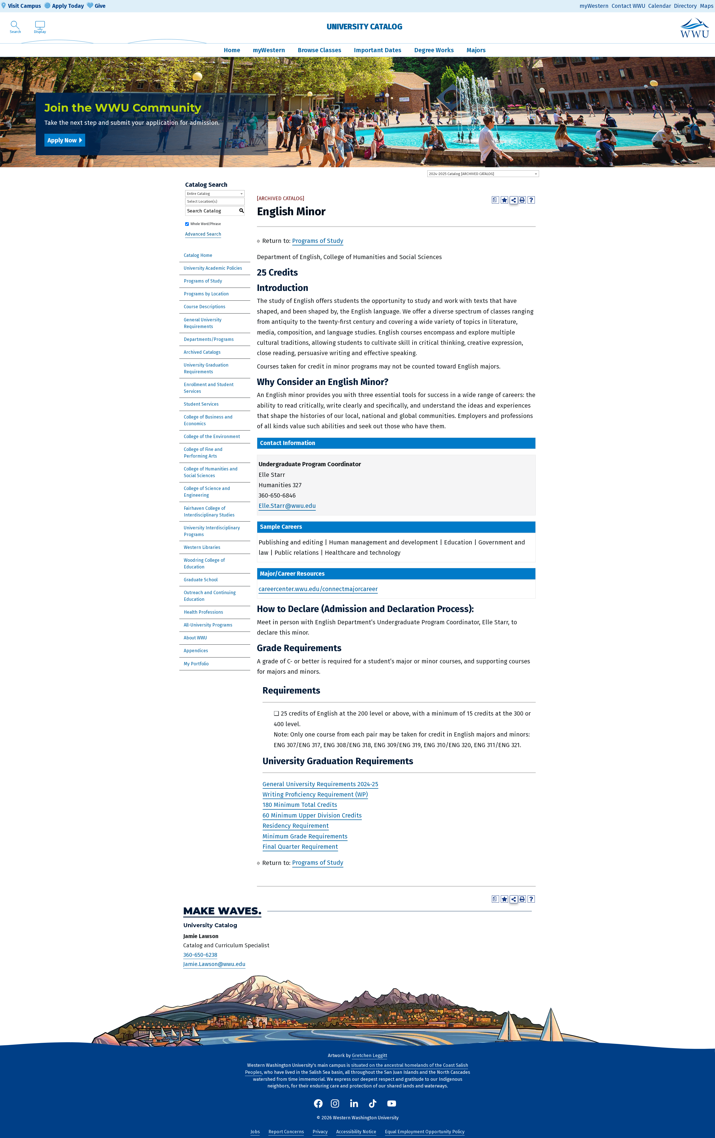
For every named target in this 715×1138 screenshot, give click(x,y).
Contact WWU (628, 6)
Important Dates (377, 50)
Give (100, 6)
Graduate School (201, 579)
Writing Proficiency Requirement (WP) (315, 794)
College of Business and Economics (208, 420)
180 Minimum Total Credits (300, 805)
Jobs (255, 1131)
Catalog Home (198, 255)
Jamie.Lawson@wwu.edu (214, 964)
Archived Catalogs (202, 352)
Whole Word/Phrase (205, 224)
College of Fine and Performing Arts (203, 453)
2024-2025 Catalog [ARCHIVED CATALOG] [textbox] (461, 174)
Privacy (320, 1131)
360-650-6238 (200, 954)
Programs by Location (206, 294)
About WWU (195, 637)
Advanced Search (203, 234)
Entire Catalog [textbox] (198, 194)
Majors (476, 50)
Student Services (201, 404)
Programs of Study (203, 281)
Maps (707, 6)
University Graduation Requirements (206, 368)
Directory (685, 6)
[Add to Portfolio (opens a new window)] (504, 200)
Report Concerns (286, 1131)
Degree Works (434, 50)
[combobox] (483, 173)
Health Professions (203, 612)
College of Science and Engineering (207, 492)
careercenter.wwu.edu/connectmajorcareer (318, 589)
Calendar (659, 6)
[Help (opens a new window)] (531, 200)
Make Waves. (222, 911)
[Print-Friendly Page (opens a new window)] (522, 200)
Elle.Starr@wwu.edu (287, 506)
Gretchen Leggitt (369, 1055)
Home (232, 50)
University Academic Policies (213, 268)
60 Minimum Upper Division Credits (312, 815)
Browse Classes (319, 50)
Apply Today (68, 6)
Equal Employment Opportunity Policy (424, 1131)
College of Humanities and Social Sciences (211, 472)
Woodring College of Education (204, 564)
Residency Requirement (296, 825)
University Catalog (364, 26)
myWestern (594, 6)
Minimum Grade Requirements (305, 836)
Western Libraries (202, 547)
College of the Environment (212, 436)
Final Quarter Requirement (300, 846)
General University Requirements (202, 323)
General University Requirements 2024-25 (320, 784)
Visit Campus (24, 6)
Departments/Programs (209, 339)
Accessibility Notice (356, 1131)
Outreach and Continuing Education (210, 596)
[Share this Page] (514, 200)
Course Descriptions (204, 306)
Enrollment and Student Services (208, 388)
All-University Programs (208, 625)
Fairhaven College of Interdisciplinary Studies (209, 512)
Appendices (196, 650)
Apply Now (62, 140)
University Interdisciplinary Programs (212, 531)
